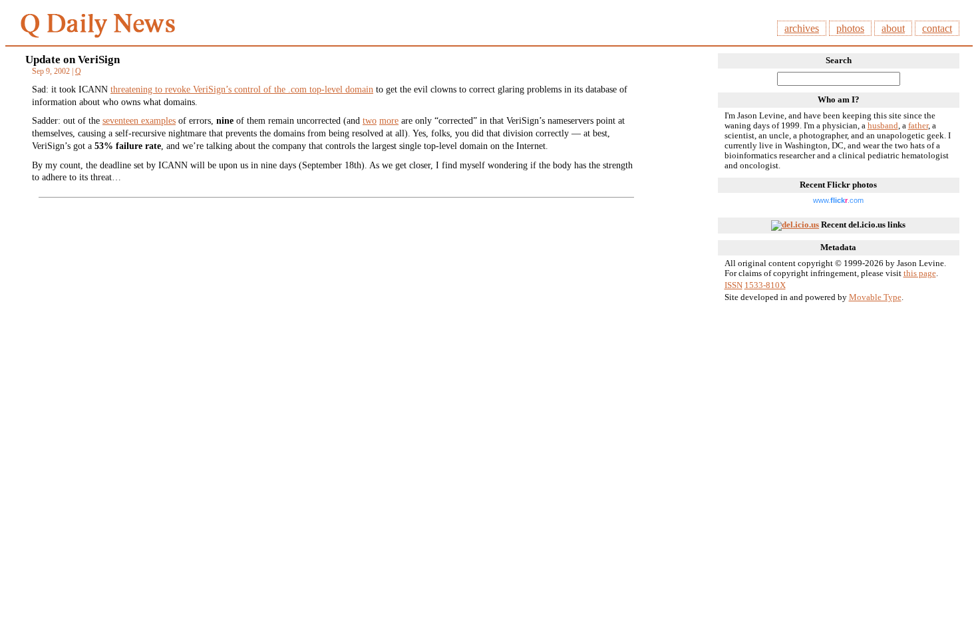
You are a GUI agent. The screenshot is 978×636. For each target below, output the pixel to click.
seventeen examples (139, 120)
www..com (838, 200)
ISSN (733, 285)
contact (937, 28)
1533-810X (765, 285)
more (389, 120)
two (370, 120)
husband (883, 125)
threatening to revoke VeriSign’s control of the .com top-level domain (241, 89)
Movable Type (875, 297)
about (893, 28)
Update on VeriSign (72, 59)
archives (801, 28)
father (918, 125)
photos (850, 28)
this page (919, 273)
